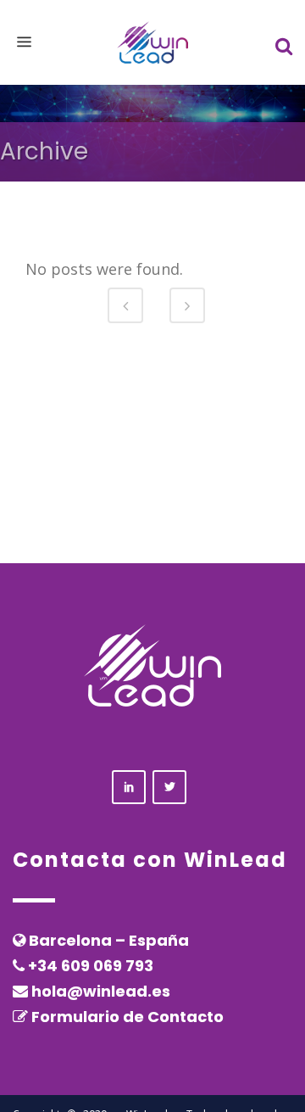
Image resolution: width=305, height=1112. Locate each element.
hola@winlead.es (100, 991)
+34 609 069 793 (90, 965)
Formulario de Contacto (127, 1016)
